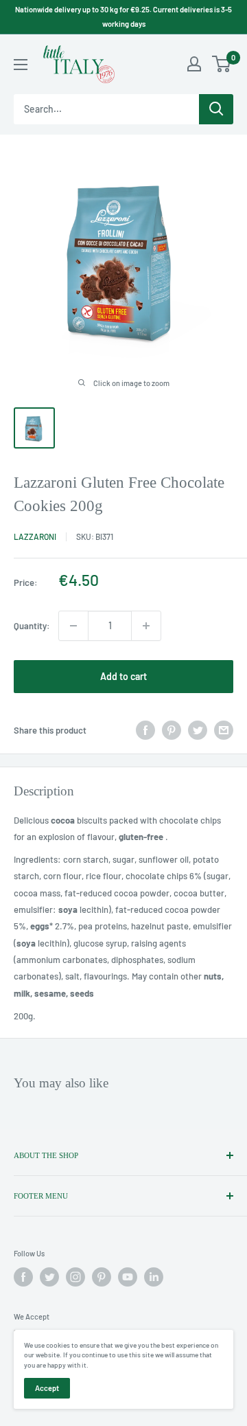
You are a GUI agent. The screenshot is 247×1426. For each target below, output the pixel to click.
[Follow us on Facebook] (23, 1277)
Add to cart (123, 676)
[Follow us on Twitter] (49, 1277)
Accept (47, 1387)
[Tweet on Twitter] (197, 730)
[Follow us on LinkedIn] (153, 1277)
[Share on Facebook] (145, 730)
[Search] (216, 109)
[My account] (194, 63)
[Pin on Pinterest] (171, 730)
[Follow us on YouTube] (127, 1277)
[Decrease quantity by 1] (73, 625)
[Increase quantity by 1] (146, 625)
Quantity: (32, 625)
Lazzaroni (35, 536)
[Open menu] (20, 64)
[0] (222, 64)
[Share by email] (223, 730)
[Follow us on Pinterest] (101, 1277)
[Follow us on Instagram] (75, 1277)
